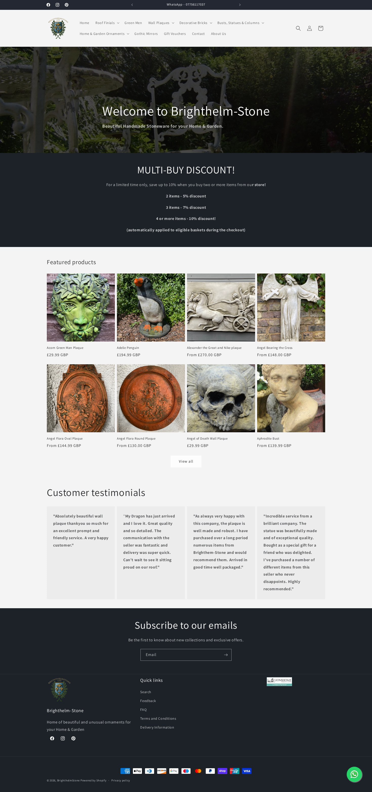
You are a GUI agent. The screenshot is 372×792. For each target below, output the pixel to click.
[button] (106, 22)
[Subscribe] (225, 655)
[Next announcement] (239, 5)
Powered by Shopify (93, 780)
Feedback (148, 700)
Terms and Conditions (158, 718)
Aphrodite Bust (268, 439)
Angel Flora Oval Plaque (65, 439)
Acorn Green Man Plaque (65, 348)
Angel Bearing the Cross (275, 348)
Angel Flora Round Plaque (136, 439)
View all (186, 461)
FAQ (143, 709)
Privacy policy (120, 780)
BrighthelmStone (68, 780)
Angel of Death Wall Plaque (207, 439)
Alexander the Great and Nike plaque (214, 348)
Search (145, 691)
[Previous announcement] (132, 5)
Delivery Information (157, 727)
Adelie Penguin (128, 348)
